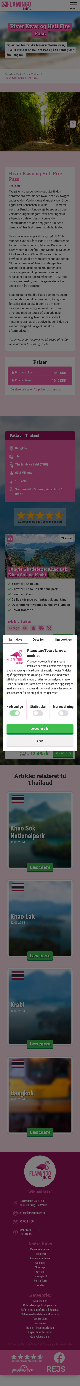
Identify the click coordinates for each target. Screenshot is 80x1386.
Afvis (40, 741)
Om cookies (63, 639)
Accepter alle (40, 728)
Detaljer (38, 639)
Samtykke (15, 639)
